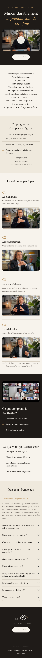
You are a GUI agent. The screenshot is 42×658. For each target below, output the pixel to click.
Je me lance (21, 57)
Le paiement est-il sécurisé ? (13, 590)
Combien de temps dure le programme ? (18, 542)
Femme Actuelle (28, 651)
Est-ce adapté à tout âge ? (12, 566)
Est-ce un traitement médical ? (14, 535)
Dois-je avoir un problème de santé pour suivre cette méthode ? (18, 526)
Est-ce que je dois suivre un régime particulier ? (16, 550)
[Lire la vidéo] (21, 40)
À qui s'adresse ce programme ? (15, 498)
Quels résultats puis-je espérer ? (15, 559)
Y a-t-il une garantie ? (11, 597)
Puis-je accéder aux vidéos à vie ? (16, 583)
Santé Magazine (13, 651)
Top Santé (21, 653)
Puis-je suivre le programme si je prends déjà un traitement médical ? (18, 574)
